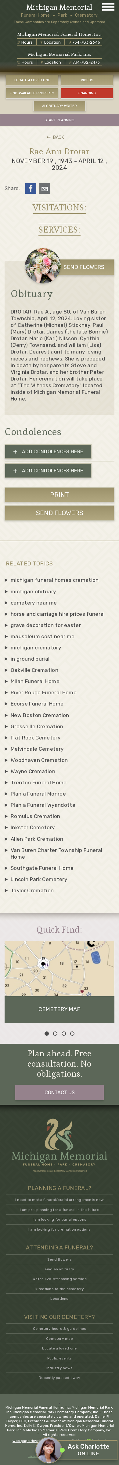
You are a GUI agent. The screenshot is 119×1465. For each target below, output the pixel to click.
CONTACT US (60, 1092)
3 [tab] (64, 1033)
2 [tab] (55, 1033)
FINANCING (87, 93)
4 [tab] (72, 1033)
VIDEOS (87, 80)
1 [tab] (47, 1033)
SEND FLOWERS (83, 267)
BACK (58, 137)
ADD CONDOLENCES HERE (48, 452)
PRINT (59, 494)
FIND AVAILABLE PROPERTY (32, 93)
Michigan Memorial (59, 7)
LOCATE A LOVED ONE (32, 80)
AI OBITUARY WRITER (59, 106)
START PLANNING (59, 120)
